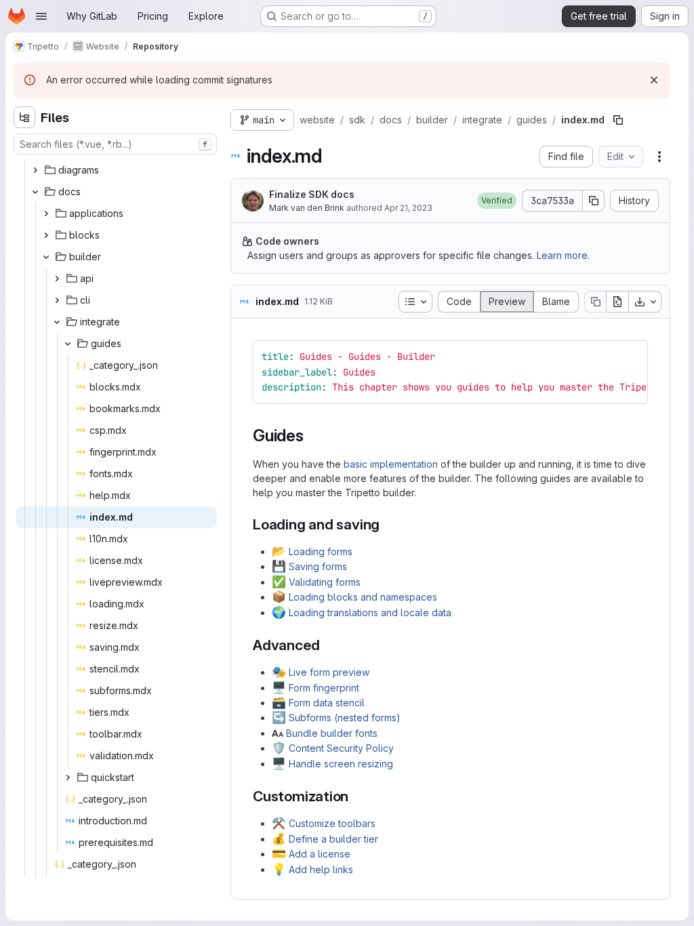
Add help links (321, 869)
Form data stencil (327, 702)
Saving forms (318, 566)
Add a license (319, 854)
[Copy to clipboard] (631, 356)
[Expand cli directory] (57, 300)
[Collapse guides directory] (68, 344)
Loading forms (320, 551)
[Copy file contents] (595, 302)
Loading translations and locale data (370, 612)
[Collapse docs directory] (35, 192)
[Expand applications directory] (46, 213)
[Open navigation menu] (41, 16)
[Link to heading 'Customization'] (356, 796)
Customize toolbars (332, 823)
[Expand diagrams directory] (35, 170)
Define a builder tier (333, 839)
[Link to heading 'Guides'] (312, 435)
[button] (496, 201)
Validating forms (325, 582)
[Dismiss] (654, 80)
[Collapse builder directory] (46, 257)
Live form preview (329, 672)
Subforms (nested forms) (345, 717)
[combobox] (115, 144)
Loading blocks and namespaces (363, 597)
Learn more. (563, 255)
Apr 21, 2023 (408, 208)
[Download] (645, 302)
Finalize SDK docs (311, 194)
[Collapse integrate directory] (57, 322)
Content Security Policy (341, 748)
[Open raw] (617, 302)
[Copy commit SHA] (594, 201)
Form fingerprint (324, 687)
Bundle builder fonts (331, 733)
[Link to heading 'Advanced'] (327, 645)
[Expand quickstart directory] (68, 777)
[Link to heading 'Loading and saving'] (387, 524)
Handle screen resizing (341, 763)
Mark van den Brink (306, 208)
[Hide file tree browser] (24, 117)
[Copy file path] (618, 120)
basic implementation (391, 464)
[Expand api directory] (57, 278)
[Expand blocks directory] (46, 235)
